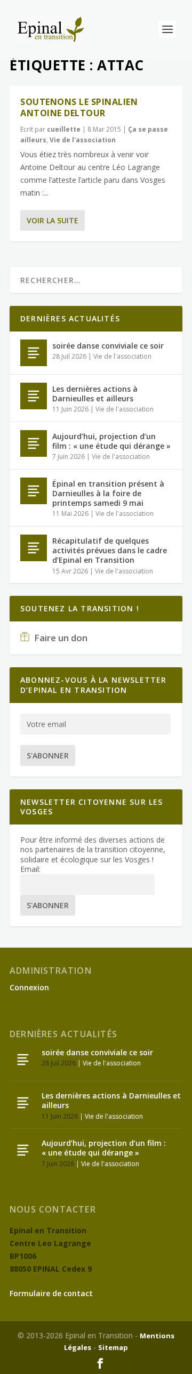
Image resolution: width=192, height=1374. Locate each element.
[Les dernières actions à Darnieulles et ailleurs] (33, 396)
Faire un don (59, 638)
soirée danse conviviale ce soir (108, 346)
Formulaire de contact (51, 1293)
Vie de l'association (83, 139)
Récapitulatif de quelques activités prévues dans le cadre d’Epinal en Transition (109, 550)
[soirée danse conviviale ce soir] (33, 353)
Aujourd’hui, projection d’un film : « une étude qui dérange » (111, 441)
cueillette (64, 129)
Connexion (29, 987)
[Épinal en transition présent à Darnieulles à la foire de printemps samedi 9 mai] (33, 491)
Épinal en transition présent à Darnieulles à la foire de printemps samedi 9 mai (108, 493)
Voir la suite (52, 220)
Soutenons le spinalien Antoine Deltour (79, 107)
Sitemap (113, 1347)
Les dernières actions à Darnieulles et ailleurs (95, 393)
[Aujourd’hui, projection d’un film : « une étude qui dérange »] (33, 443)
